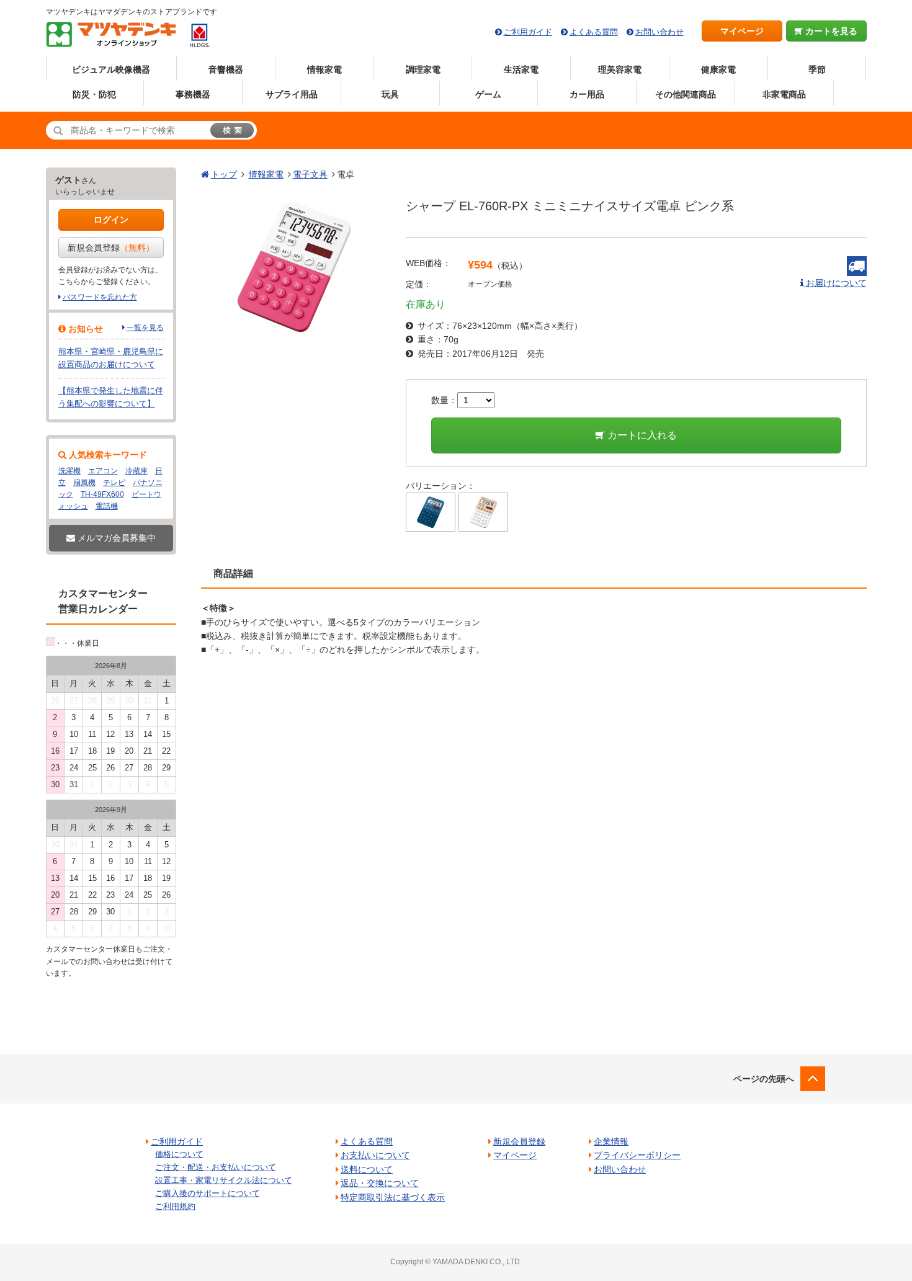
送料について (367, 1169)
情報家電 (324, 69)
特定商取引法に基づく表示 (393, 1197)
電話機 (107, 506)
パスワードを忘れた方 (100, 297)
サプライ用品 (292, 94)
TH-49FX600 (102, 494)
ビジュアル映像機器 (111, 69)
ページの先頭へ (763, 1079)
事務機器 (193, 94)
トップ (224, 174)
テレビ (114, 482)
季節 (817, 69)
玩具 (390, 94)
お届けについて (835, 283)
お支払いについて (375, 1155)
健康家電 (718, 69)
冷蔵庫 (136, 470)
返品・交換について (380, 1183)
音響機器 (225, 69)
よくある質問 (594, 32)
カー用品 (587, 94)
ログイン (111, 220)
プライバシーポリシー (637, 1155)
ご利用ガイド (528, 32)
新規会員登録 (111, 247)
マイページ (742, 31)
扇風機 (84, 482)
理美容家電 (620, 69)
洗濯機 (69, 470)
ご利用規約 (175, 1206)
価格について (179, 1154)
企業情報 (611, 1141)
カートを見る (830, 31)
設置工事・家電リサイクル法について (223, 1180)
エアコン (103, 470)
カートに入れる (641, 435)
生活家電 (521, 69)
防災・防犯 (94, 94)
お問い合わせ (659, 32)
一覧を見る (145, 327)
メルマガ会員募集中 (115, 538)
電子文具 (310, 174)
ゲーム (488, 94)
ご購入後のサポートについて (207, 1193)
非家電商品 (784, 94)
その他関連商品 (685, 94)
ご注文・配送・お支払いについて (215, 1167)
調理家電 (423, 69)
